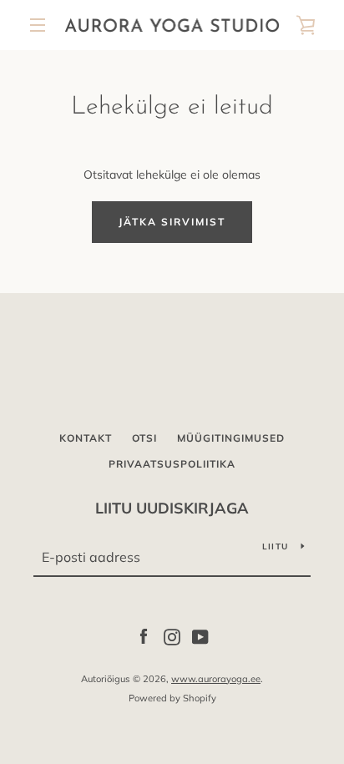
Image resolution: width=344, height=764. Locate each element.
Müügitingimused (231, 438)
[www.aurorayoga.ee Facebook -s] (143, 636)
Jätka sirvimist (172, 221)
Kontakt (85, 438)
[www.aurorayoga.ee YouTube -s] (200, 636)
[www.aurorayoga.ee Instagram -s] (172, 636)
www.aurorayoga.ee (216, 679)
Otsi (144, 438)
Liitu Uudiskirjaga (172, 508)
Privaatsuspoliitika (172, 464)
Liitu (275, 546)
